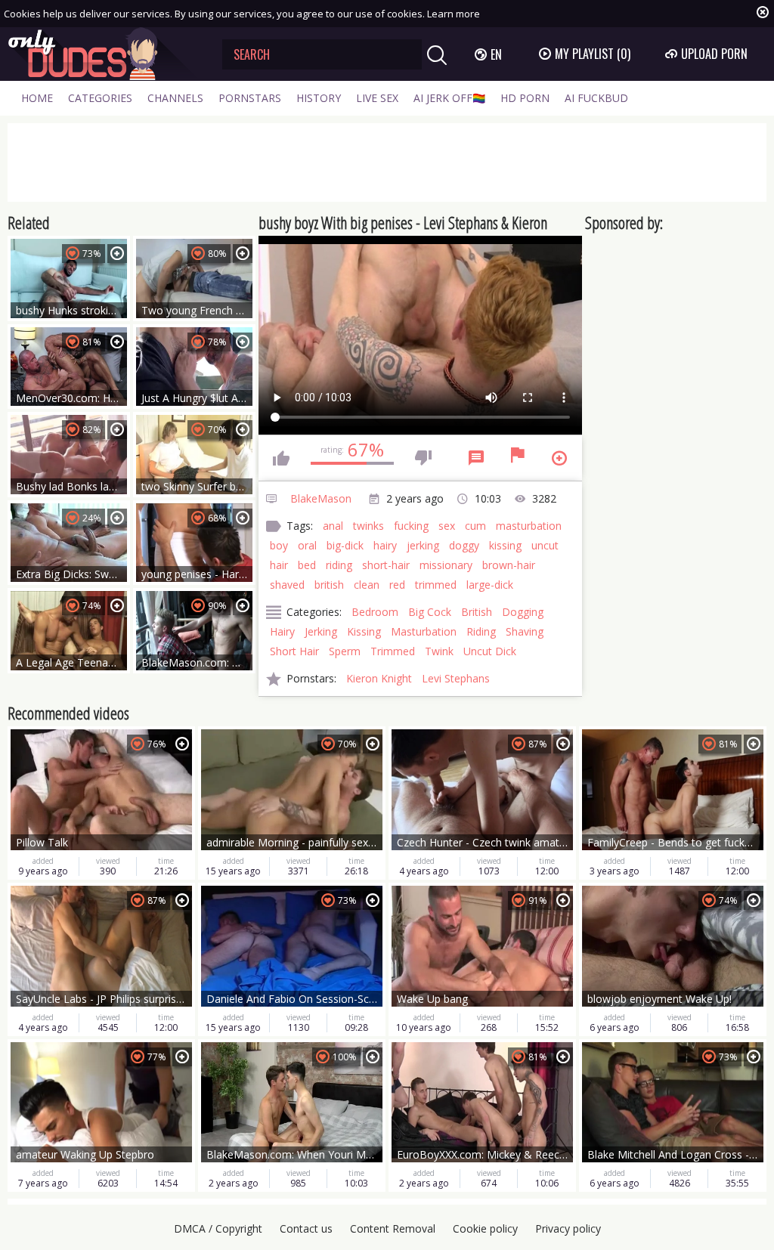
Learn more (453, 13)
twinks (368, 525)
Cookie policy (485, 1228)
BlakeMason (320, 498)
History (318, 98)
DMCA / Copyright (218, 1228)
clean (366, 584)
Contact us (306, 1228)
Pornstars (249, 98)
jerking (423, 545)
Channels (175, 98)
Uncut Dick (489, 651)
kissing (505, 545)
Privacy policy (568, 1228)
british (329, 584)
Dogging (522, 612)
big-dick (345, 545)
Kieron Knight (379, 678)
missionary (446, 565)
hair (279, 565)
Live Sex (377, 98)
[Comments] (476, 458)
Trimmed (392, 651)
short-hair (386, 565)
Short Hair (294, 651)
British (476, 612)
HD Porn (525, 98)
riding (339, 565)
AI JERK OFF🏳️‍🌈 (449, 98)
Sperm (345, 651)
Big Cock (429, 612)
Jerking (321, 631)
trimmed (436, 584)
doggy (464, 545)
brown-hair (508, 565)
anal (333, 525)
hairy (385, 545)
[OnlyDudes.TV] (104, 54)
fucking (411, 525)
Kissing (364, 631)
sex (446, 525)
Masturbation (424, 631)
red (397, 584)
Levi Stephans (456, 678)
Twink (439, 651)
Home (37, 98)
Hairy (282, 631)
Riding (481, 631)
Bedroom (374, 612)
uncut (545, 545)
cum (475, 525)
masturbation (529, 525)
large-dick (489, 584)
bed (307, 565)
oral (307, 545)
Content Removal (392, 1228)
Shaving (524, 631)
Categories (100, 98)
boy (279, 545)
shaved (287, 584)
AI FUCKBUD (596, 98)
